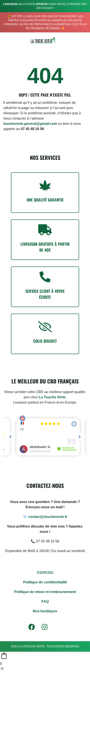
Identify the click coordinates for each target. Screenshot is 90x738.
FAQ (45, 601)
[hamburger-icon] (7, 40)
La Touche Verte (52, 397)
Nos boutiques (45, 611)
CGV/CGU (45, 572)
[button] (73, 39)
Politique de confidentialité (45, 582)
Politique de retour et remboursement (45, 592)
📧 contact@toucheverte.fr (45, 517)
